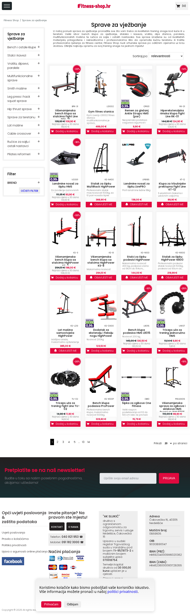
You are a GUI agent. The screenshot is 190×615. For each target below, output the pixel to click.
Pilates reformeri (18, 154)
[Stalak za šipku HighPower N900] (172, 245)
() (183, 6)
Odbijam (72, 604)
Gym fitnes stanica (101, 111)
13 (83, 442)
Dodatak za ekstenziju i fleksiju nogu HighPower (101, 332)
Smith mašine (17, 88)
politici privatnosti (122, 591)
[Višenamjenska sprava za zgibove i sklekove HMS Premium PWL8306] (172, 392)
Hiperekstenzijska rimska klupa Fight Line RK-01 (172, 113)
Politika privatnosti (14, 545)
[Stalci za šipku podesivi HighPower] (136, 245)
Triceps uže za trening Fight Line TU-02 (65, 406)
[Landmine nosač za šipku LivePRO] (136, 172)
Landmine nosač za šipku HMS (65, 185)
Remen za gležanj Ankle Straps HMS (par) (137, 113)
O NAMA (73, 527)
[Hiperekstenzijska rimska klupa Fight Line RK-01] (172, 99)
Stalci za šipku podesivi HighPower (136, 258)
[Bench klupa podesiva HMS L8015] (136, 319)
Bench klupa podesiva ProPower (101, 404)
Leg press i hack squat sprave (18, 98)
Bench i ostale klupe (21, 47)
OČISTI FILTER (29, 191)
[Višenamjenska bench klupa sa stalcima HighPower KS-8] (101, 245)
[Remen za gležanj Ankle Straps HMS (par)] (136, 99)
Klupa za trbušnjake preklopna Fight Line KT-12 (172, 186)
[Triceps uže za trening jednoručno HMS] (172, 319)
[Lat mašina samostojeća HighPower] (65, 315)
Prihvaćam (51, 604)
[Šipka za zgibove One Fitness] (136, 392)
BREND (12, 183)
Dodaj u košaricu (67, 131)
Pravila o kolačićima (15, 539)
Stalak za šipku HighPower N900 (172, 258)
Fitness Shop (11, 20)
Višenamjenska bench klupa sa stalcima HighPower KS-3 (65, 261)
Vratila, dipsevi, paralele (18, 65)
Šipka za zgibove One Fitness (136, 404)
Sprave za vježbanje (34, 20)
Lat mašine (15, 125)
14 (88, 442)
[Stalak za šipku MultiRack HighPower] (101, 172)
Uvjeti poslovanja (13, 532)
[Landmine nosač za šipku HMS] (65, 172)
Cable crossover (19, 133)
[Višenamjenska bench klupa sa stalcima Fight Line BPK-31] (65, 99)
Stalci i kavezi (16, 55)
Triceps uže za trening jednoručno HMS (172, 332)
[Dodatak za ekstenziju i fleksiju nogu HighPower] (101, 319)
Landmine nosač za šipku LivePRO (137, 185)
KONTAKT (57, 527)
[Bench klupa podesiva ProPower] (101, 392)
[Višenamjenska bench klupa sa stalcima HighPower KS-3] (65, 245)
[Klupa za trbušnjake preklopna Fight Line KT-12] (172, 172)
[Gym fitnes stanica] (101, 99)
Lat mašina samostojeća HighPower (65, 332)
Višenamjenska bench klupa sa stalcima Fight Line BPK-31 (65, 115)
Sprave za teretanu (21, 117)
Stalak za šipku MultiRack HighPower (101, 185)
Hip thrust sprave (19, 109)
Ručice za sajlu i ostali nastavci (18, 144)
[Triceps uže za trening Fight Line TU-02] (65, 392)
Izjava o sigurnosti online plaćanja (25, 551)
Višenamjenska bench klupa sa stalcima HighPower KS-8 (100, 261)
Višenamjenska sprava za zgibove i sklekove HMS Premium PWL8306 (172, 407)
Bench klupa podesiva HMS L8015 (136, 331)
